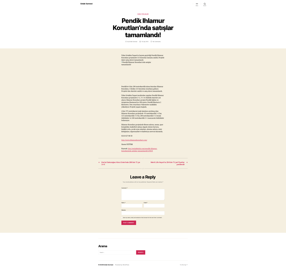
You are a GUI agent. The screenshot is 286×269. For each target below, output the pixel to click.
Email (145, 202)
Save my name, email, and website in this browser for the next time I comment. (142, 217)
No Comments (157, 41)
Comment (124, 188)
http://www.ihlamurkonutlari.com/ (134, 140)
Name (123, 202)
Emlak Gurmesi (86, 4)
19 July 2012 (145, 41)
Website (123, 210)
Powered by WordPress (122, 265)
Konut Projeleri (142, 14)
